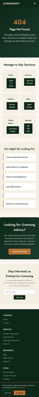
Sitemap (6, 379)
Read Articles (29, 105)
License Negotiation (11, 334)
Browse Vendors (12, 105)
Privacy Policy (8, 372)
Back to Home (11, 83)
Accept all (19, 393)
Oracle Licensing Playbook (16, 177)
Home (5, 319)
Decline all (8, 393)
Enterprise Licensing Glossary (17, 204)
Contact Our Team (19, 251)
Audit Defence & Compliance (17, 167)
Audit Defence (8, 337)
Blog (5, 355)
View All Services (29, 82)
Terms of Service (9, 376)
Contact (6, 323)
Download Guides (13, 130)
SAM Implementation (11, 340)
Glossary (6, 361)
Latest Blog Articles (13, 187)
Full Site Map (28, 128)
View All (6, 344)
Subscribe (19, 297)
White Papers (8, 358)
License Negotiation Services (17, 157)
